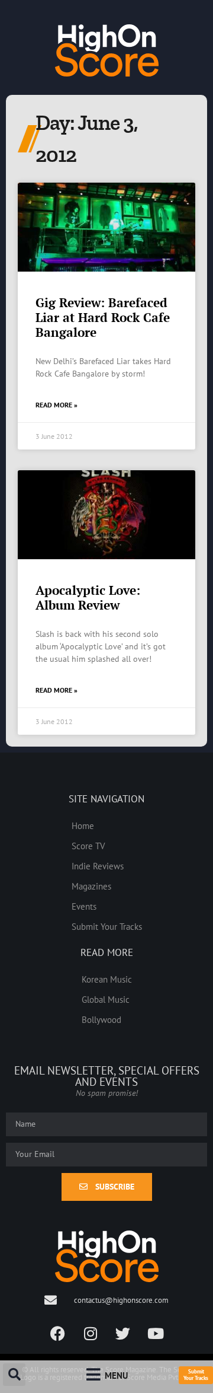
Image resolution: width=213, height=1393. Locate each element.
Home (83, 825)
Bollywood (101, 1019)
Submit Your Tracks (107, 926)
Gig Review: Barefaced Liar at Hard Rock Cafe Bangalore (103, 317)
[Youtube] (155, 1333)
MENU (116, 1375)
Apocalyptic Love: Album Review (88, 597)
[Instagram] (90, 1333)
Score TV (88, 846)
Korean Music (107, 979)
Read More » (57, 404)
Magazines (91, 886)
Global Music (106, 999)
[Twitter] (123, 1333)
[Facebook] (58, 1333)
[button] (14, 1374)
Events (84, 906)
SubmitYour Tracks (195, 1374)
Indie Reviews (98, 866)
